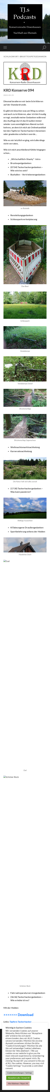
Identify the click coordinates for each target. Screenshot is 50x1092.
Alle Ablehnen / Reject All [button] (18, 1083)
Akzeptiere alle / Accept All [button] (18, 1078)
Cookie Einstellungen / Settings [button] (19, 1073)
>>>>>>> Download (18, 1015)
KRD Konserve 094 (18, 90)
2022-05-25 (8, 95)
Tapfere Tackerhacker (21, 1021)
